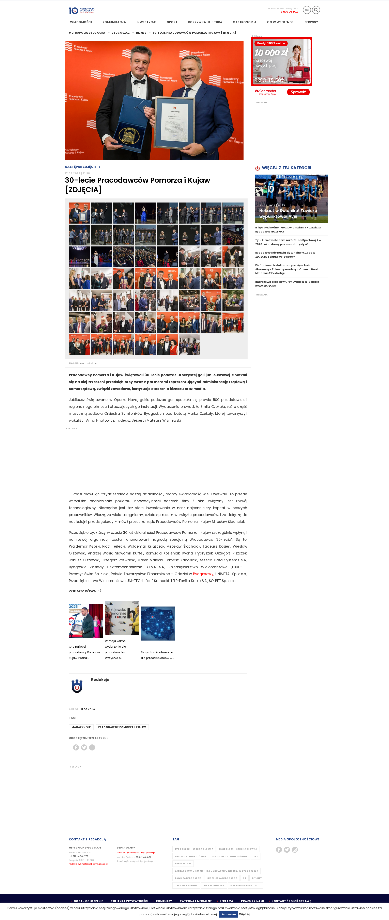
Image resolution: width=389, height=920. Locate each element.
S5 (244, 878)
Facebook (76, 747)
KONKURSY (164, 901)
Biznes (141, 33)
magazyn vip (81, 727)
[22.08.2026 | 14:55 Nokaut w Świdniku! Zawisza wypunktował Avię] (291, 198)
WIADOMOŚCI (81, 22)
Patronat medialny (196, 901)
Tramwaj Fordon (186, 885)
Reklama (226, 901)
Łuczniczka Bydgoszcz (222, 878)
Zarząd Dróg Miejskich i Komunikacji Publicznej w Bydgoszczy (216, 870)
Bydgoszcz (289, 12)
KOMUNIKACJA (114, 22)
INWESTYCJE (147, 22)
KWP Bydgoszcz (214, 885)
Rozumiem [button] (229, 914)
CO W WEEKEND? (280, 22)
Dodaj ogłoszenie (88, 901)
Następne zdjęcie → (82, 166)
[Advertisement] (156, 458)
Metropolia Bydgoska (82, 9)
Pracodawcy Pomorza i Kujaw (122, 727)
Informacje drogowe (307, 10)
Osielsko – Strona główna (229, 856)
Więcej (244, 914)
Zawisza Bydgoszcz (188, 878)
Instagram (295, 850)
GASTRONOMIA (244, 22)
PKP (255, 856)
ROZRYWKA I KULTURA (205, 22)
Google (92, 747)
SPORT (172, 22)
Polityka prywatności (129, 901)
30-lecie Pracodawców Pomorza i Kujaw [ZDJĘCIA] (194, 33)
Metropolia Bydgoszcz (245, 885)
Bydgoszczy (203, 573)
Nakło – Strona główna (190, 856)
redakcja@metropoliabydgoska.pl (88, 864)
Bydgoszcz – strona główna (194, 849)
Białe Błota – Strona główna (238, 849)
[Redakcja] (77, 685)
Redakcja (100, 679)
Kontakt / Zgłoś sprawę (291, 901)
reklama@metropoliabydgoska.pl (136, 852)
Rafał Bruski (183, 863)
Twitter (84, 747)
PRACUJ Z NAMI (252, 901)
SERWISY (311, 22)
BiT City (257, 878)
